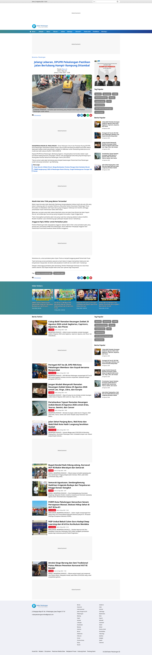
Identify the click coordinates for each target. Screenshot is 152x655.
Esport (101, 618)
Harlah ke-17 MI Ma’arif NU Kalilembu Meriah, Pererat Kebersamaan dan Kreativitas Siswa (63, 305)
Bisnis (48, 31)
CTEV (108, 101)
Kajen (78, 618)
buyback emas (100, 101)
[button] (34, 31)
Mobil (100, 625)
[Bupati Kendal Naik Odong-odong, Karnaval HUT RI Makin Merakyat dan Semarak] (39, 471)
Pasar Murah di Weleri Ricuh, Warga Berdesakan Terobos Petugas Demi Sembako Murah (62, 167)
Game (100, 640)
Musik (78, 644)
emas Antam (99, 112)
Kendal (51, 470)
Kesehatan (80, 625)
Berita (33, 31)
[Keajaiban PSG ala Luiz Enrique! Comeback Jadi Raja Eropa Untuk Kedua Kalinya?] (87, 295)
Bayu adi (64, 69)
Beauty (79, 627)
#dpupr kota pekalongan (43, 273)
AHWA (115, 94)
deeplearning (100, 105)
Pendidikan (96, 31)
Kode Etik (35, 651)
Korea (78, 638)
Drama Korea (80, 640)
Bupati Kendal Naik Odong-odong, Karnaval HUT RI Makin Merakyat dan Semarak (69, 466)
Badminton (102, 613)
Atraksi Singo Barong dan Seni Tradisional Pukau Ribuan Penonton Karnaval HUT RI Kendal (68, 565)
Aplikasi (101, 636)
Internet (101, 642)
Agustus (98, 94)
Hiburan (55, 31)
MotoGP (101, 620)
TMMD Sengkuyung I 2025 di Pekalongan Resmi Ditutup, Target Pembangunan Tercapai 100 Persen (62, 170)
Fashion (79, 629)
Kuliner (63, 31)
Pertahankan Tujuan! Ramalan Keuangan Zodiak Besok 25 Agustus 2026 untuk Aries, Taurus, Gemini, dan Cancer (110, 156)
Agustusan (107, 94)
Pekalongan (41, 57)
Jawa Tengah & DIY (82, 611)
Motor (100, 627)
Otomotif (78, 31)
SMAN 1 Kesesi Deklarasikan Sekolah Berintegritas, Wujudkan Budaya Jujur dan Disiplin (42, 304)
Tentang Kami (91, 651)
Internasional (80, 609)
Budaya (112, 98)
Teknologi (104, 31)
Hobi (100, 607)
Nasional (79, 607)
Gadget (101, 638)
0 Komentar (37, 115)
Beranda (34, 57)
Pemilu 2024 (87, 31)
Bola (100, 616)
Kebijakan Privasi (71, 651)
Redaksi (41, 651)
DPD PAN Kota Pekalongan (104, 108)
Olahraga (69, 31)
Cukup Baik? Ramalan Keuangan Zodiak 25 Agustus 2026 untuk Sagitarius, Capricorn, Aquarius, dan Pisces (110, 124)
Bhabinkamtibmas (101, 98)
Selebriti (101, 605)
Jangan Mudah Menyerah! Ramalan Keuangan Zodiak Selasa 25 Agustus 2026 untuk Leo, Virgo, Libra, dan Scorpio (110, 145)
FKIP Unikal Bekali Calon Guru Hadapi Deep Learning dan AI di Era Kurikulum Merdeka (68, 522)
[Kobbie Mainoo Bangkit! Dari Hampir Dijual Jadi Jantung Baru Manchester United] (109, 295)
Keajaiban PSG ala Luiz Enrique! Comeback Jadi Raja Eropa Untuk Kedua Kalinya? (87, 304)
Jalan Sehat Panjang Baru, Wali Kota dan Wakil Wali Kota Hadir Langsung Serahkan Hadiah (110, 166)
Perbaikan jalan (59, 273)
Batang (79, 616)
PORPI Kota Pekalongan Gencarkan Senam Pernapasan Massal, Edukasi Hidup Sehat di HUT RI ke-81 (68, 504)
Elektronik (79, 633)
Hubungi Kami (82, 651)
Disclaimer (47, 651)
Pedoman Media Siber (58, 651)
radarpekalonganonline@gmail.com (43, 614)
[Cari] (117, 1)
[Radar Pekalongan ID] (40, 26)
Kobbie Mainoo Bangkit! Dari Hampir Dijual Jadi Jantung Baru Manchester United (109, 304)
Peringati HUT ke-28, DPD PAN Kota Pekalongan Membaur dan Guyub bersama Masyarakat (110, 134)
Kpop (78, 642)
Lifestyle (41, 31)
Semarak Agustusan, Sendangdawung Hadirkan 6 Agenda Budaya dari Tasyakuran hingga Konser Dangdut (69, 485)
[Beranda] (30, 31)
